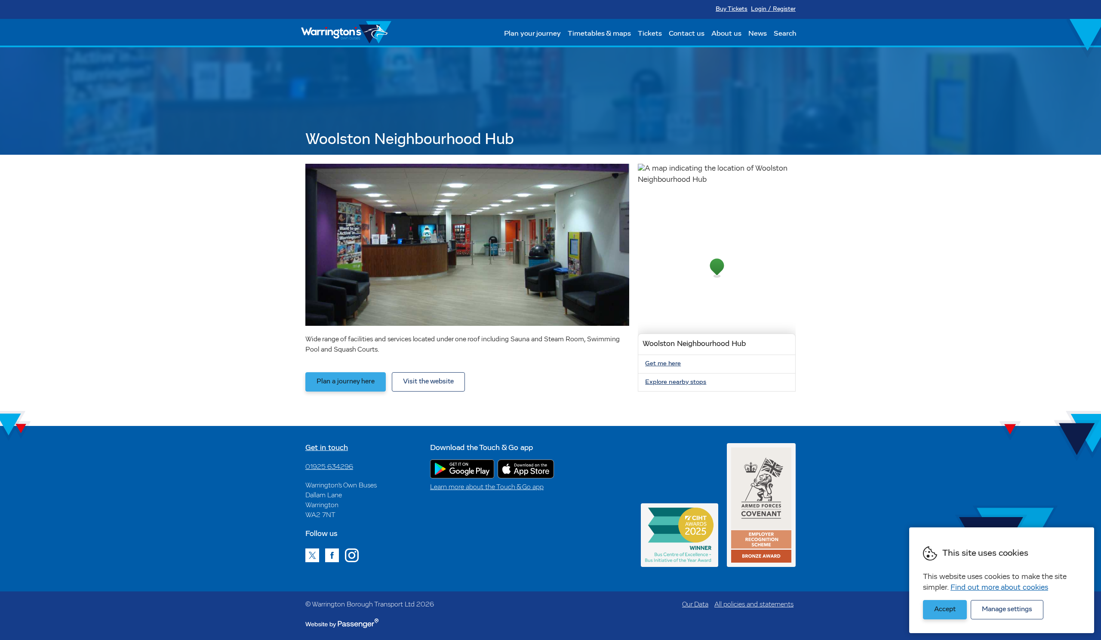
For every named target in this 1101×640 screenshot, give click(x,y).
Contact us (686, 33)
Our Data (695, 604)
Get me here (663, 364)
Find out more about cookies (999, 588)
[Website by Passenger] (341, 626)
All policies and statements (753, 604)
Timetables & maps (599, 33)
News (757, 33)
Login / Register (773, 9)
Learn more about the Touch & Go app (487, 487)
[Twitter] (312, 555)
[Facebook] (332, 555)
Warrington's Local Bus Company (346, 32)
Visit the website (428, 381)
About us (726, 33)
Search (785, 33)
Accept (945, 609)
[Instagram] (352, 555)
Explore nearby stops (675, 382)
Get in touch (326, 448)
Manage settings (1007, 609)
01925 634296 (329, 467)
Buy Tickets (731, 9)
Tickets (650, 33)
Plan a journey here (346, 381)
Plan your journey (532, 33)
